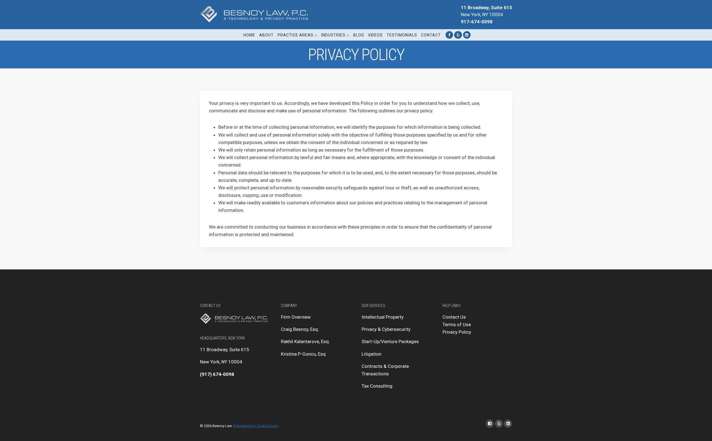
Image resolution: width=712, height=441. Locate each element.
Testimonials (402, 35)
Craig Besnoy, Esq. (300, 329)
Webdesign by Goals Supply (255, 426)
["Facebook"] (449, 35)
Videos (375, 35)
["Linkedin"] (467, 35)
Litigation (371, 354)
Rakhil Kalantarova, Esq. (305, 341)
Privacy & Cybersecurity (386, 329)
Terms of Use (456, 324)
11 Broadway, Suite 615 (224, 349)
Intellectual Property (383, 317)
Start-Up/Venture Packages (390, 341)
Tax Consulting (377, 386)
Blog (358, 35)
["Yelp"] (458, 35)
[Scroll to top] (699, 431)
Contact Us (454, 317)
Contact (431, 35)
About (266, 35)
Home (249, 35)
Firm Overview (296, 317)
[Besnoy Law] (255, 14)
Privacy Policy (456, 332)
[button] (315, 34)
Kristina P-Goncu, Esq (303, 354)
